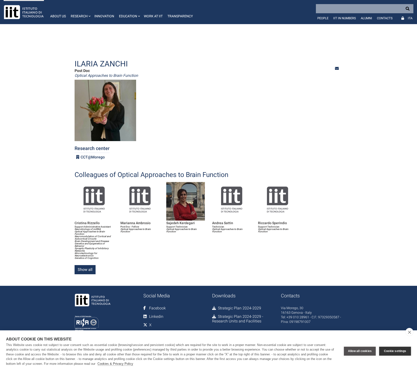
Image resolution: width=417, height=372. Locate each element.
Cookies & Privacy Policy (115, 363)
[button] (80, 12)
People (322, 18)
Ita (410, 18)
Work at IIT (153, 16)
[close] (409, 332)
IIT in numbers (344, 18)
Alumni (366, 18)
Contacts (385, 18)
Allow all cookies (360, 351)
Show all (85, 269)
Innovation (104, 16)
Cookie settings (395, 351)
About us (58, 16)
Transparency (180, 16)
